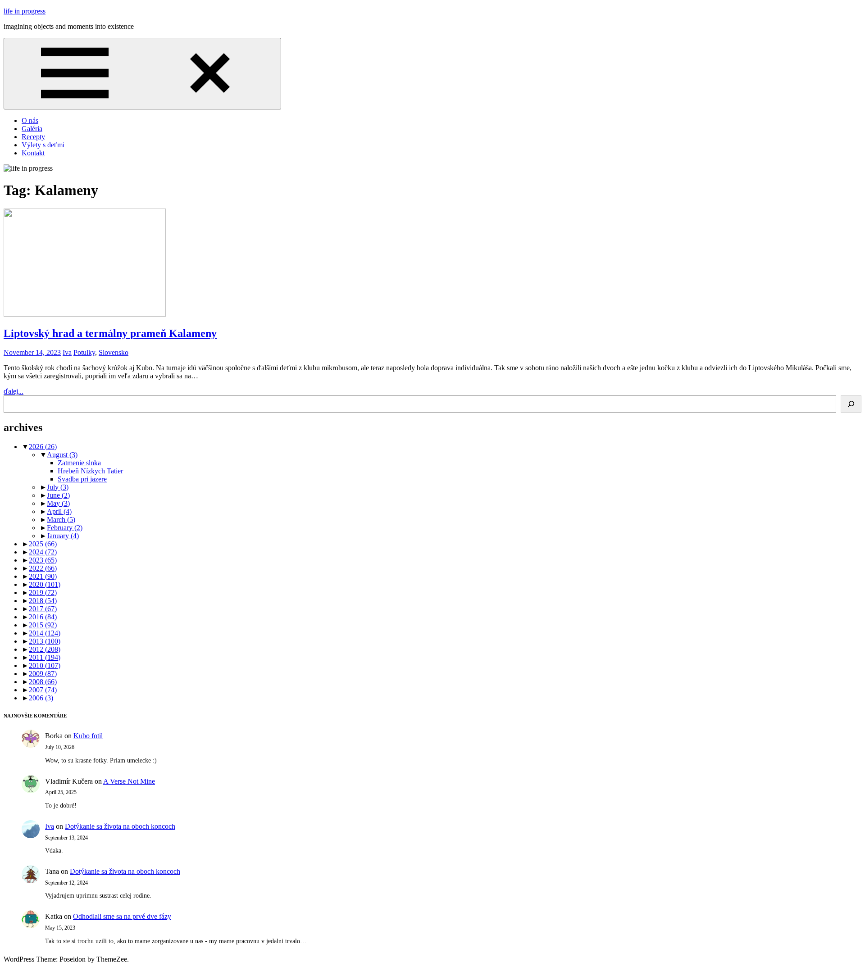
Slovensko (113, 352)
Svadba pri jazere (82, 479)
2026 (43, 446)
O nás (30, 120)
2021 (43, 576)
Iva (67, 352)
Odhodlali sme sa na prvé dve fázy (122, 916)
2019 (43, 592)
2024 (43, 552)
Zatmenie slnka (79, 463)
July (57, 487)
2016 (43, 617)
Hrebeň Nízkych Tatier (90, 471)
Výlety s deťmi (43, 145)
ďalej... (13, 391)
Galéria (32, 128)
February (64, 527)
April (59, 511)
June (58, 495)
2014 (44, 633)
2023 (43, 560)
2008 (43, 682)
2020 (44, 584)
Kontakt (33, 153)
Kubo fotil (88, 736)
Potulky (84, 352)
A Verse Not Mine (129, 781)
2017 (43, 609)
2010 (44, 665)
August (62, 455)
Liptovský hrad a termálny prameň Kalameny (110, 333)
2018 (43, 600)
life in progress (25, 11)
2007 (43, 690)
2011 (44, 657)
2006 (41, 698)
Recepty (33, 137)
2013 (44, 641)
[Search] (851, 404)
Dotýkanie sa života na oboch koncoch (120, 826)
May (58, 503)
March (61, 519)
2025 (43, 544)
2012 (44, 649)
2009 (43, 673)
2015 (43, 625)
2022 (43, 568)
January (63, 536)
